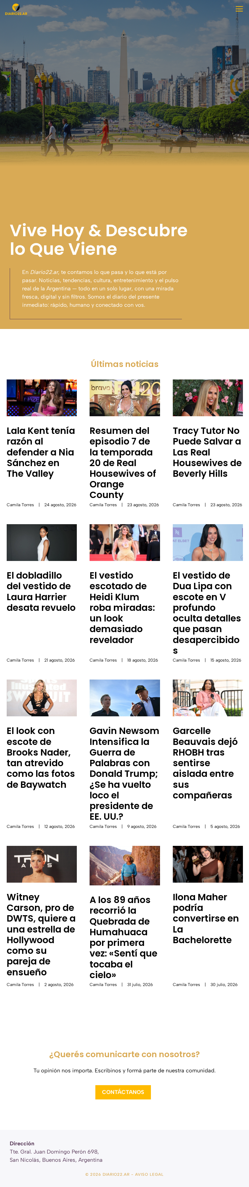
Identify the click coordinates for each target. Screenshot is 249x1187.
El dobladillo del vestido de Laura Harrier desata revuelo (41, 591)
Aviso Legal (149, 1174)
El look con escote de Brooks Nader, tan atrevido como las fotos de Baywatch (41, 757)
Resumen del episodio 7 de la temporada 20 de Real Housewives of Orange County (123, 462)
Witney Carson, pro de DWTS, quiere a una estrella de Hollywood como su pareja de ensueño (41, 935)
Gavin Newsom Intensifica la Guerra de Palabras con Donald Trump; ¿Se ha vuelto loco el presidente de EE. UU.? (124, 773)
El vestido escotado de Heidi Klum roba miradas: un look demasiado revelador (122, 607)
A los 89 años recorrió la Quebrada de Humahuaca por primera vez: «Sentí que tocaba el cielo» (123, 937)
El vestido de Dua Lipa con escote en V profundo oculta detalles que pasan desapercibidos (207, 613)
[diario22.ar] (16, 9)
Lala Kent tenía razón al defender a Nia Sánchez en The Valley (41, 452)
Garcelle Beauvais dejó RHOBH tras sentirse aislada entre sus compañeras (205, 762)
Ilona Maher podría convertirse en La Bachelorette (206, 918)
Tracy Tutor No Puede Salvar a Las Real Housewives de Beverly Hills (207, 452)
